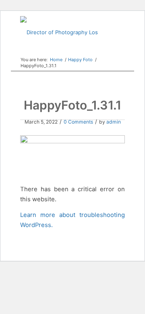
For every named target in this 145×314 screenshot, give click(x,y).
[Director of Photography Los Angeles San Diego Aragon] (62, 32)
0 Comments (78, 122)
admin (113, 122)
